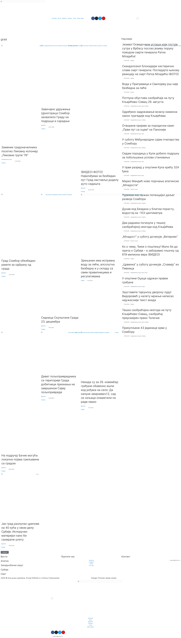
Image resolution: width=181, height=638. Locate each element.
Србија (82, 280)
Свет (3, 574)
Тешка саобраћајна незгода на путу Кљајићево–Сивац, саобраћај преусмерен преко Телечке (146, 314)
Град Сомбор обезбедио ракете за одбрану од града (18, 264)
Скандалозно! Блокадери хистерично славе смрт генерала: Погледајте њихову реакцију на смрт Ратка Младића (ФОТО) (150, 70)
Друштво (43, 125)
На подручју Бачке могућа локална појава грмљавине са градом (20, 459)
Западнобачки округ (6, 159)
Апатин (5, 561)
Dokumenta (54, 578)
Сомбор (3, 163)
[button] (137, 18)
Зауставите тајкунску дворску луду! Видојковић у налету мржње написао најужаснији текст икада (148, 296)
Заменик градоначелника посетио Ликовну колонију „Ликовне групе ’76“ (19, 151)
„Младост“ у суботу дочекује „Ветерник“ (150, 236)
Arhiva (45, 578)
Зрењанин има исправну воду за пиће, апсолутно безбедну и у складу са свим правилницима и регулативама (98, 268)
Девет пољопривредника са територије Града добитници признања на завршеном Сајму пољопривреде (58, 384)
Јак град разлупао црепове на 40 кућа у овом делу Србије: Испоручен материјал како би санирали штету (20, 531)
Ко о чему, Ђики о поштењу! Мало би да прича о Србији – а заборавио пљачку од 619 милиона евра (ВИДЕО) (150, 250)
